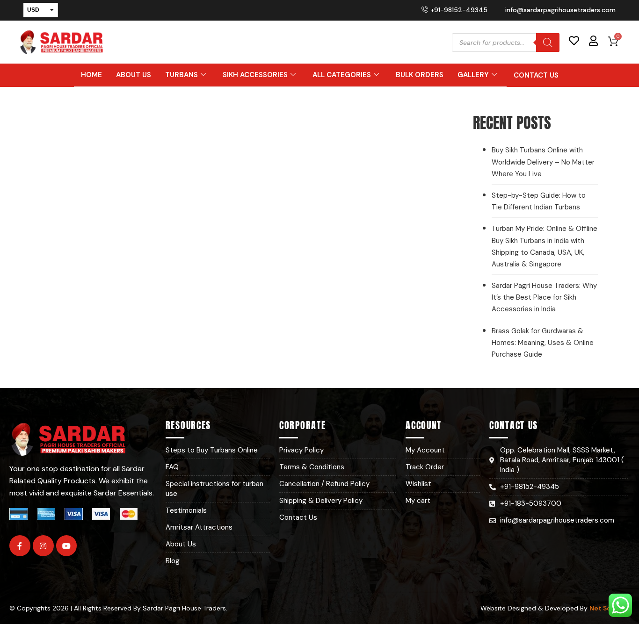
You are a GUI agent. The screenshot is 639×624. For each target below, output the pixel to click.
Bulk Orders (419, 74)
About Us (133, 74)
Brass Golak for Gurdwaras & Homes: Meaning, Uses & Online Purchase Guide (543, 342)
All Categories (341, 74)
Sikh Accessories (255, 74)
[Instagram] (43, 545)
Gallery (473, 74)
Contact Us (536, 75)
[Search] (547, 42)
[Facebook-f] (19, 545)
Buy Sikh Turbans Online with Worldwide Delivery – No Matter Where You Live (543, 161)
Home (91, 74)
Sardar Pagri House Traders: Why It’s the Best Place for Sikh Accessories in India (544, 297)
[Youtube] (66, 545)
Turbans (181, 74)
